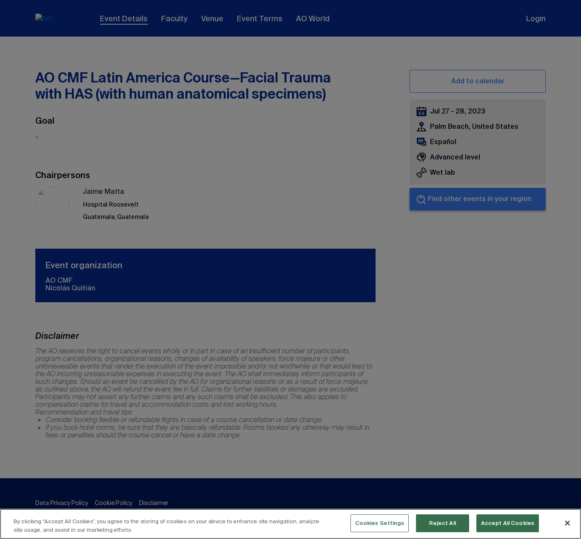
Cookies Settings (379, 523)
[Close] (567, 522)
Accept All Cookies (507, 523)
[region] (290, 524)
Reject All (442, 523)
